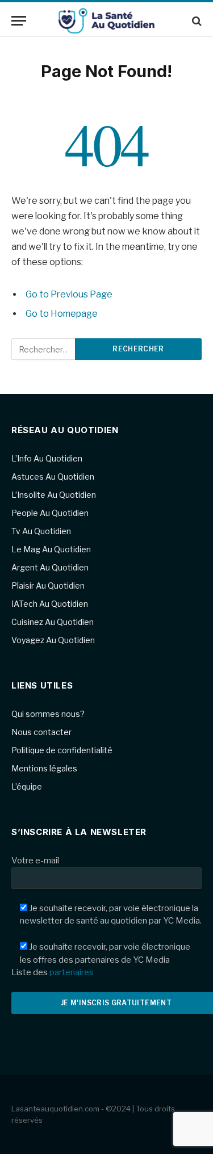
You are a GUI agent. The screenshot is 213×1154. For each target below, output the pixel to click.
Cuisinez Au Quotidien (52, 622)
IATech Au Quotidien (49, 604)
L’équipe (26, 786)
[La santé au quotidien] (106, 20)
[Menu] (18, 20)
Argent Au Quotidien (50, 567)
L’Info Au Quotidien (46, 458)
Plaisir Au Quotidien (48, 585)
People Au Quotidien (50, 513)
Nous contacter (41, 732)
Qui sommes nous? (48, 714)
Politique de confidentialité (61, 750)
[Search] (196, 20)
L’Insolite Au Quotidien (53, 495)
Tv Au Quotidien (41, 531)
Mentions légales (44, 768)
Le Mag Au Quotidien (51, 549)
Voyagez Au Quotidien (53, 640)
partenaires (71, 972)
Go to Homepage (62, 313)
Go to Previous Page (69, 294)
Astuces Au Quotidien (52, 476)
